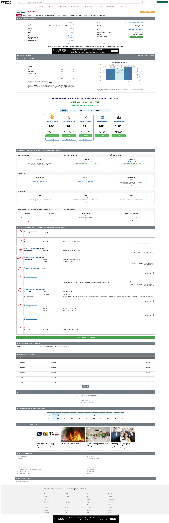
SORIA (109, 509)
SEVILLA (88, 509)
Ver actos (72, 37)
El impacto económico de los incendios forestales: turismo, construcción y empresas (72, 446)
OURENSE (46, 507)
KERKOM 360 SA (90, 460)
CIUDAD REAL (89, 498)
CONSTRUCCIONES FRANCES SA (93, 458)
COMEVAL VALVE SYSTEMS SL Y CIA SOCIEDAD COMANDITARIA (30, 469)
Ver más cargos (86, 386)
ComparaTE (50, 6)
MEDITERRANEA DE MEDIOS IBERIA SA (94, 462)
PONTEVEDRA (89, 507)
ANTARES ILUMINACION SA (23, 471)
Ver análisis (71, 40)
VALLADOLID (46, 512)
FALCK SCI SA (20, 460)
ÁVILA (66, 494)
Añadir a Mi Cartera (147, 11)
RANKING (100, 6)
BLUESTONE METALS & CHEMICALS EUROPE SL (27, 465)
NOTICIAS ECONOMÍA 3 (125, 6)
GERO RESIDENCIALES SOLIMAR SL (25, 473)
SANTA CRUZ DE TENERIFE (49, 509)
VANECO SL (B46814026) (86, 404)
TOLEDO (88, 510)
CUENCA (45, 499)
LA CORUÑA (67, 502)
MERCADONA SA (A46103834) (87, 402)
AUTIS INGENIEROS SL (91, 467)
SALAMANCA (110, 507)
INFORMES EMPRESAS (75, 6)
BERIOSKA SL (20, 464)
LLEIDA (66, 504)
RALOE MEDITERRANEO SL (23, 456)
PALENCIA (67, 507)
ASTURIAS (46, 494)
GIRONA (66, 499)
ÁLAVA (45, 493)
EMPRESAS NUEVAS (111, 6)
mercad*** (72, 32)
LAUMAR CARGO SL (91, 469)
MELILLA (67, 506)
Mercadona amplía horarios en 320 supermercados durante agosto (97, 446)
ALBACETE (67, 493)
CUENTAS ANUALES (61, 6)
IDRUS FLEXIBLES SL (91, 456)
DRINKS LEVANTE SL (91, 464)
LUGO (88, 504)
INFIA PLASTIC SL (90, 465)
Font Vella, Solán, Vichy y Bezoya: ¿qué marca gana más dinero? (47, 446)
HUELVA (66, 501)
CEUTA (66, 498)
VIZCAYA (66, 512)
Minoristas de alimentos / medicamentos (134, 22)
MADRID (109, 504)
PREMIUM (41, 6)
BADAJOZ (88, 494)
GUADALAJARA (111, 499)
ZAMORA (88, 512)
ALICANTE (88, 493)
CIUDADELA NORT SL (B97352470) (87, 398)
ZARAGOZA (110, 512)
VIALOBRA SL (20, 458)
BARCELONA (110, 494)
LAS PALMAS (110, 502)
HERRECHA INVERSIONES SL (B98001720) (89, 395)
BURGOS (45, 496)
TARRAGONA (46, 510)
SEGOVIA (67, 509)
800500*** (72, 28)
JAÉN (45, 502)
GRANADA (89, 499)
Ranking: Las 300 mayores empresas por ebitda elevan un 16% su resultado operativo (122, 446)
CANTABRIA (110, 496)
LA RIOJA (88, 502)
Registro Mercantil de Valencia (67, 35)
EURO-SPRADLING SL (91, 471)
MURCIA (88, 506)
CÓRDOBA (110, 498)
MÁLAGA (45, 506)
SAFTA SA (89, 473)
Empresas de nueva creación (22, 481)
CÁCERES (67, 496)
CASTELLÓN (46, 498)
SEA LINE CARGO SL (22, 462)
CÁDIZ (88, 496)
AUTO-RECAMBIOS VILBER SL (23, 467)
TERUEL (66, 510)
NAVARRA (110, 506)
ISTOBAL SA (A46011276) (86, 400)
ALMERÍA (110, 493)
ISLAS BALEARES (111, 501)
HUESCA (88, 501)
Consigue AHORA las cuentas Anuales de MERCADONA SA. (53, 348)
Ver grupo (141, 30)
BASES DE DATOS (89, 6)
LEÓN (45, 504)
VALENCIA (110, 510)
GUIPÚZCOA (46, 501)
